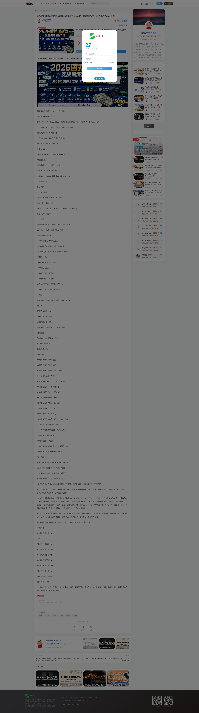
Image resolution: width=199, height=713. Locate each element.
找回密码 (111, 62)
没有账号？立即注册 (91, 48)
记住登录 (89, 63)
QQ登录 (100, 79)
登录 (100, 68)
